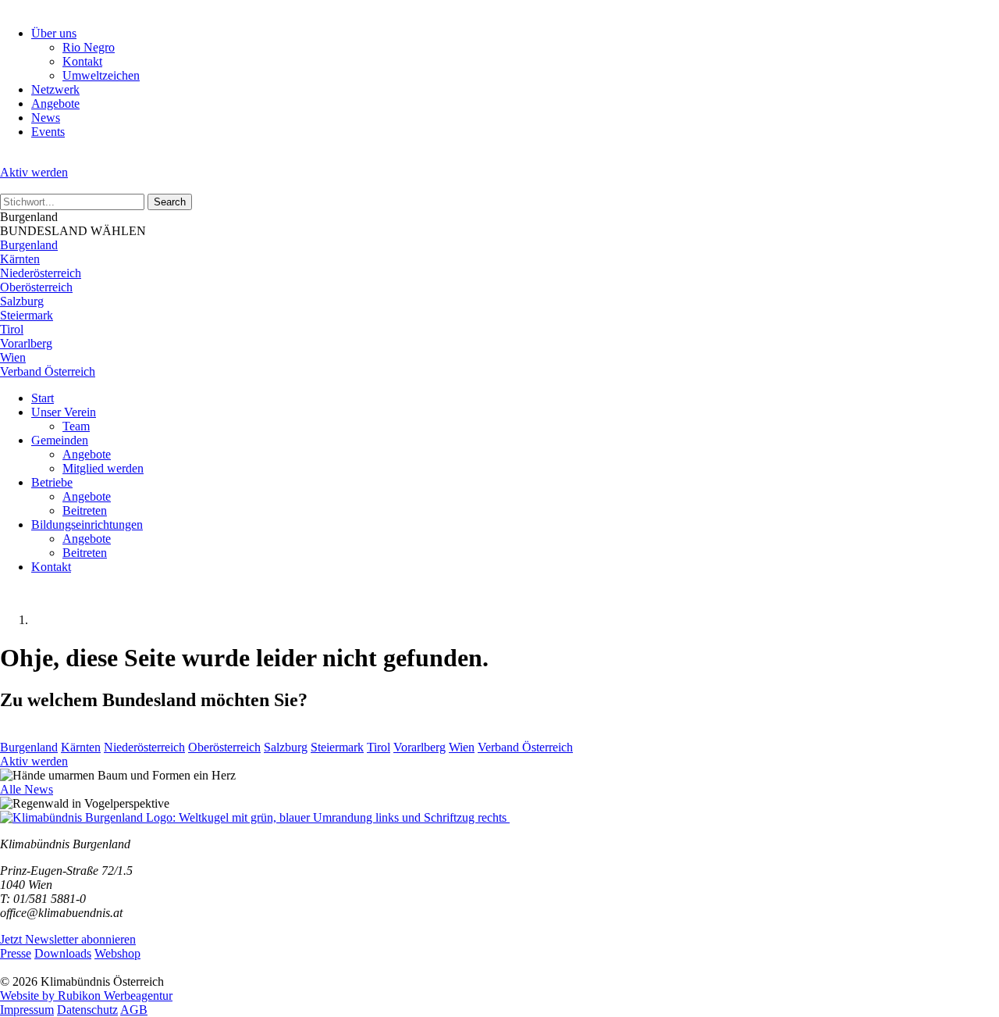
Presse (15, 953)
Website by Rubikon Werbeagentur (86, 995)
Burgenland (29, 245)
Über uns (53, 33)
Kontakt (82, 61)
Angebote (55, 103)
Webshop (117, 953)
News (45, 117)
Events (48, 131)
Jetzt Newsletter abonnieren (68, 939)
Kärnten (20, 259)
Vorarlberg (26, 343)
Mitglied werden (103, 468)
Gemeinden (59, 440)
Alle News (26, 789)
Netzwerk (55, 89)
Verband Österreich (47, 371)
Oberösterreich (36, 287)
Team (76, 426)
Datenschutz (87, 1009)
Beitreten (84, 510)
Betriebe (52, 482)
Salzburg (22, 301)
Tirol (11, 329)
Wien (13, 357)
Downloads (62, 953)
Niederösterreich (40, 273)
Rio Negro (88, 47)
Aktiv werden (34, 172)
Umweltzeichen (101, 75)
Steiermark (26, 315)
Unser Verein (63, 412)
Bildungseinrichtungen (87, 524)
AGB (134, 1009)
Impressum (27, 1009)
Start (42, 398)
